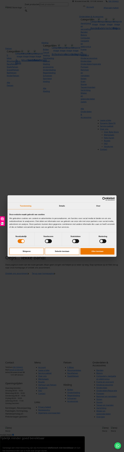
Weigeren (27, 251)
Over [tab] (98, 206)
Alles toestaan (97, 251)
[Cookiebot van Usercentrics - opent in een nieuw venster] (104, 199)
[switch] (48, 241)
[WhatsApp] (117, 445)
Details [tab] (62, 206)
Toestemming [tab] (25, 206)
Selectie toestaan (62, 251)
